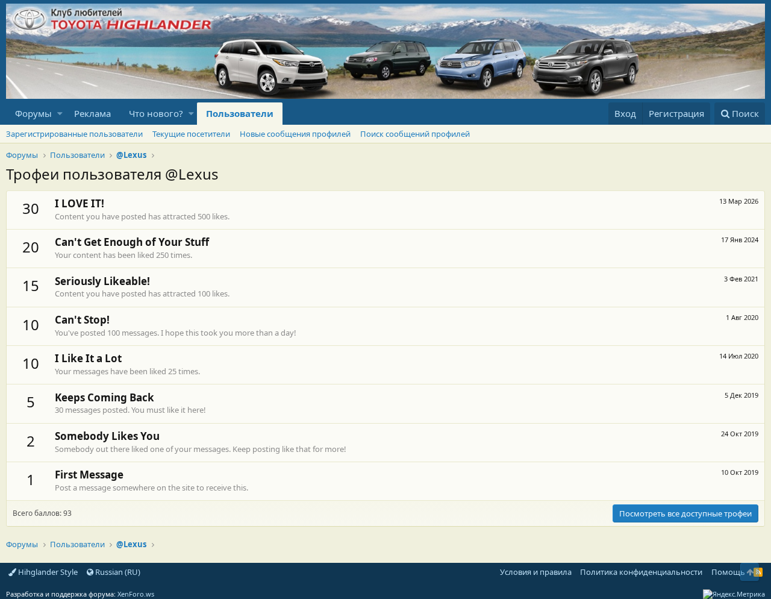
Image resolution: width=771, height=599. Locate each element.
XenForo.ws (135, 593)
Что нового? (156, 113)
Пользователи (239, 113)
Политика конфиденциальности (641, 571)
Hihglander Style (47, 571)
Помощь (728, 571)
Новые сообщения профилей (295, 133)
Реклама (92, 113)
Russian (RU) (116, 571)
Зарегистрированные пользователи (74, 133)
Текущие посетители (191, 133)
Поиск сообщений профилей (415, 133)
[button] (60, 113)
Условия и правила (536, 571)
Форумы (33, 113)
